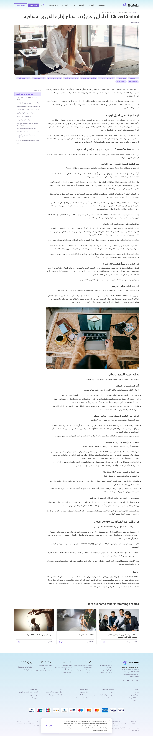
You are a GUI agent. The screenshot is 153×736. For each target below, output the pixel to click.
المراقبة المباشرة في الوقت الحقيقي (84, 671)
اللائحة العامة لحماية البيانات (55, 695)
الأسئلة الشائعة (84, 689)
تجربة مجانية (33, 5)
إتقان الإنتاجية (28, 670)
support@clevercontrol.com (131, 674)
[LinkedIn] (123, 680)
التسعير (81, 5)
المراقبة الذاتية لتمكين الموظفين (25, 113)
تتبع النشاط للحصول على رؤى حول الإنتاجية (28, 103)
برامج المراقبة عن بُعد (85, 662)
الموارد (65, 5)
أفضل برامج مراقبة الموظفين (54, 692)
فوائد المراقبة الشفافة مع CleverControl (27, 140)
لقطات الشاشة (67, 665)
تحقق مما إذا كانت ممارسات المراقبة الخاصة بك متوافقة (26, 136)
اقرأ (104, 642)
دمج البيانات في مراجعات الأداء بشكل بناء (28, 131)
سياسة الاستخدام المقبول (81, 697)
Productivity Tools (38, 78)
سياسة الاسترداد (109, 697)
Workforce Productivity (107, 78)
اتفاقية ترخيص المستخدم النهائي (28, 692)
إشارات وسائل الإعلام (107, 689)
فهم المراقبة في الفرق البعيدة (24, 94)
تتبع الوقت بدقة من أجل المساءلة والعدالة (28, 109)
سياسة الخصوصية (134, 697)
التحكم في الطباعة (66, 672)
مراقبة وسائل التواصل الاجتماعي (25, 662)
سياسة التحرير (135, 700)
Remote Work (133, 81)
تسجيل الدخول (20, 5)
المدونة (137, 689)
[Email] (119, 680)
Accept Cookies (51, 726)
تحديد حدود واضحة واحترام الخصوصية (26, 128)
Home (134, 12)
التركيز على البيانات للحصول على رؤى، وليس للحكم (27, 124)
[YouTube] (128, 680)
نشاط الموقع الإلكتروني (45, 665)
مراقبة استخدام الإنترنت (45, 662)
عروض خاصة (34, 697)
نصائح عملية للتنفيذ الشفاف (23, 116)
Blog (130, 12)
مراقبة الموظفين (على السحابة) (105, 666)
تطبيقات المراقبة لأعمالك (25, 667)
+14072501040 (134, 676)
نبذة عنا (137, 692)
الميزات (91, 5)
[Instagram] (137, 680)
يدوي (112, 692)
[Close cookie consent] (109, 720)
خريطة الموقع (34, 695)
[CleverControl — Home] (131, 5)
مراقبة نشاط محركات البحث (44, 670)
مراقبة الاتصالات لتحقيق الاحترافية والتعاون (28, 106)
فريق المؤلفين (135, 695)
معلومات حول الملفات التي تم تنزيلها (103, 695)
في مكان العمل (107, 670)
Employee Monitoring (71, 78)
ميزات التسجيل (67, 662)
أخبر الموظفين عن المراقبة (24, 120)
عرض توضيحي (53, 5)
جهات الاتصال (34, 689)
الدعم (61, 689)
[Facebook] (132, 680)
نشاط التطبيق (48, 668)
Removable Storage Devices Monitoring (63, 669)
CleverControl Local (106, 672)
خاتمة (17, 143)
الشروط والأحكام (83, 695)
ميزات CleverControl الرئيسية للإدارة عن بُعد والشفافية (27, 98)
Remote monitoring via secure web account (83, 666)
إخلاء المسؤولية (84, 692)
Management (133, 78)
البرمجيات (102, 5)
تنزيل (73, 5)
